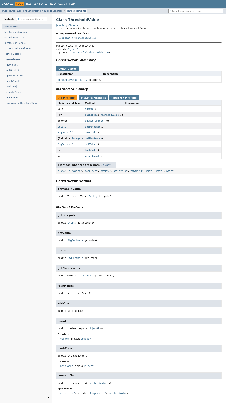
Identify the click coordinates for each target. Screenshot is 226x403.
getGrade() (12, 70)
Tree (28, 4)
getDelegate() (14, 59)
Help (72, 4)
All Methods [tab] (66, 97)
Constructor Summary (16, 32)
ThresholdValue (76, 11)
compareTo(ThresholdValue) (22, 103)
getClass (90, 171)
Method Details (12, 54)
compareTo (91, 114)
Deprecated (40, 4)
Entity (83, 79)
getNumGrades (93, 138)
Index (53, 4)
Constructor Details (15, 43)
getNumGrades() (15, 75)
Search (62, 4)
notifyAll (119, 171)
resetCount (92, 156)
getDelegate (92, 126)
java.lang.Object (66, 25)
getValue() (12, 64)
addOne (89, 108)
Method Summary (14, 37)
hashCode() (12, 97)
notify (104, 171)
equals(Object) (14, 92)
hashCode (90, 150)
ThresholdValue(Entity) (19, 48)
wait (149, 171)
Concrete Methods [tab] (124, 97)
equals (89, 120)
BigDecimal (65, 132)
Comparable (66, 37)
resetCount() (13, 81)
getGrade (90, 132)
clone (61, 171)
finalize (74, 171)
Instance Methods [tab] (93, 97)
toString (136, 171)
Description (11, 26)
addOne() (11, 86)
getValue (90, 144)
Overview (7, 4)
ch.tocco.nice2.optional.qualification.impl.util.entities (32, 11)
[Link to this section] (98, 60)
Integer (77, 138)
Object (71, 49)
